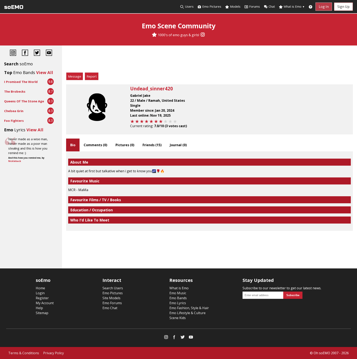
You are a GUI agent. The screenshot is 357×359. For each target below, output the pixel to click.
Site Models (111, 298)
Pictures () (124, 145)
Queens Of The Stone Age (24, 101)
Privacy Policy (53, 353)
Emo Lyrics (177, 303)
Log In (324, 6)
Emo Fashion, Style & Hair (189, 308)
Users (189, 6)
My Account (45, 303)
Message (74, 76)
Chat (272, 6)
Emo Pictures (211, 6)
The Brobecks (14, 91)
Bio (72, 145)
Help (39, 308)
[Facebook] (25, 53)
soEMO (13, 7)
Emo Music (177, 293)
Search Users (112, 288)
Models (234, 6)
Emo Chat (109, 308)
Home (40, 288)
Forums (254, 6)
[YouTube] (49, 53)
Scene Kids (177, 318)
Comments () (95, 145)
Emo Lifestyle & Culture (187, 313)
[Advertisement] (209, 60)
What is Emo (294, 6)
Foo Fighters (14, 120)
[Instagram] (202, 35)
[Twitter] (37, 53)
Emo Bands (178, 298)
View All (44, 72)
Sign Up (343, 6)
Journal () (178, 145)
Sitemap (42, 313)
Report (92, 76)
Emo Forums (112, 303)
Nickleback (14, 161)
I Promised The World (21, 82)
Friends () (152, 145)
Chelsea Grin (13, 111)
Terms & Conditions (23, 353)
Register (42, 298)
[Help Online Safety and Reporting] (310, 6)
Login (40, 293)
